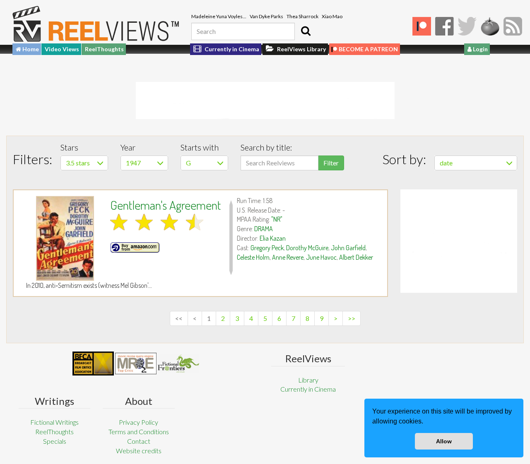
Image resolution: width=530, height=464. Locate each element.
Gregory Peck (267, 248)
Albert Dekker (356, 257)
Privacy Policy (138, 422)
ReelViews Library (301, 49)
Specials (54, 441)
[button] (426, 422)
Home (30, 49)
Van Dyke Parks (266, 16)
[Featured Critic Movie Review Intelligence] (93, 364)
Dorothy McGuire (307, 248)
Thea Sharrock (302, 16)
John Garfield (348, 248)
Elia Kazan (273, 238)
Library (308, 380)
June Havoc (321, 257)
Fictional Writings (54, 422)
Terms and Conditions (138, 431)
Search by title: (266, 147)
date (446, 163)
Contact (138, 441)
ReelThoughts (104, 49)
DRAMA (263, 229)
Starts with (200, 147)
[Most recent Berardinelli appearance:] (178, 363)
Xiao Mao (332, 16)
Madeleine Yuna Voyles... (218, 16)
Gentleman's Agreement (165, 205)
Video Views (62, 49)
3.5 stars (78, 163)
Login (480, 49)
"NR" (276, 219)
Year (127, 147)
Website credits (138, 450)
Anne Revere (288, 257)
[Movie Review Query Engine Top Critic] (136, 363)
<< (179, 318)
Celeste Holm (253, 257)
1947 (133, 163)
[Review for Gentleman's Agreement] (65, 238)
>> (351, 318)
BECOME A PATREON (368, 49)
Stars (69, 147)
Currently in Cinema (231, 49)
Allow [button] (444, 441)
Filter (331, 163)
